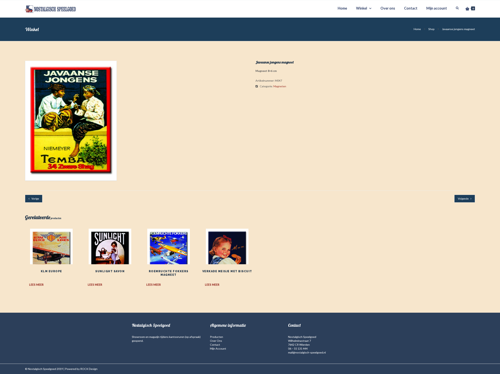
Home (342, 8)
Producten (216, 336)
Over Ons (216, 340)
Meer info (51, 254)
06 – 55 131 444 (298, 348)
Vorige (35, 198)
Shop (431, 29)
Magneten (279, 86)
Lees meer (36, 284)
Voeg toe (51, 244)
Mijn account (436, 8)
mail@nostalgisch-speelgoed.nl (307, 352)
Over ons (387, 8)
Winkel (361, 8)
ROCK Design (88, 368)
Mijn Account (218, 348)
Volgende (463, 198)
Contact (410, 8)
